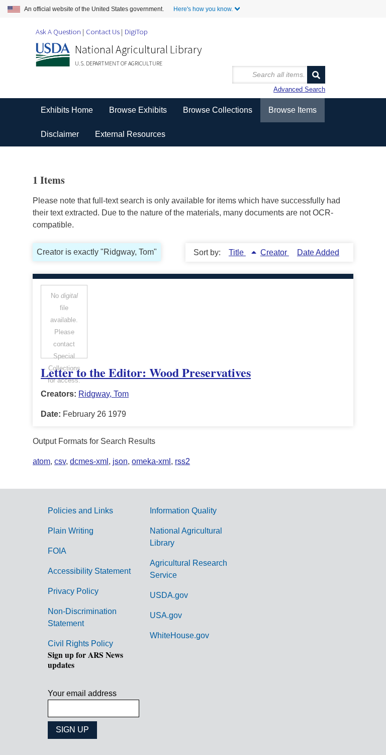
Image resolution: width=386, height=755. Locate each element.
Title (237, 252)
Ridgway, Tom (103, 394)
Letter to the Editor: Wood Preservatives (146, 372)
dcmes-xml (89, 461)
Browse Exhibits (138, 110)
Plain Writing (70, 530)
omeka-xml (151, 461)
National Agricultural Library (138, 49)
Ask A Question (58, 31)
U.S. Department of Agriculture (118, 63)
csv (60, 461)
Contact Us (103, 31)
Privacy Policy (73, 591)
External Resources (130, 134)
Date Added (318, 252)
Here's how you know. (203, 9)
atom (41, 461)
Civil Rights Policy (80, 643)
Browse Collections (217, 110)
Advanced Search (299, 89)
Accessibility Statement (89, 571)
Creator (274, 252)
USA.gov (166, 615)
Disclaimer (60, 134)
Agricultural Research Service (188, 569)
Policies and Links (80, 510)
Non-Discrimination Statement (82, 617)
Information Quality (183, 510)
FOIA (57, 551)
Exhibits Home (67, 110)
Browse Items (292, 110)
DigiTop (136, 31)
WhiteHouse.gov (179, 635)
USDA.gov (169, 595)
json (120, 461)
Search (316, 75)
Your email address (82, 693)
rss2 (182, 461)
